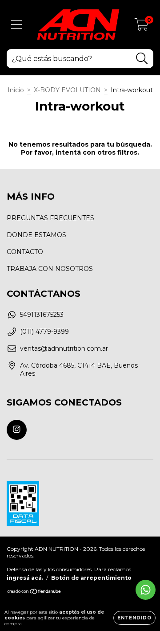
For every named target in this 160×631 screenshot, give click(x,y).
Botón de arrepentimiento (91, 577)
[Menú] (17, 25)
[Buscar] (142, 58)
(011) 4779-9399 (44, 332)
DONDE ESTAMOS (36, 235)
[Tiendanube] (34, 592)
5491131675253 (42, 315)
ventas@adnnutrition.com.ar (64, 348)
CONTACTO (25, 252)
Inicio (16, 90)
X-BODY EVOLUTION (67, 90)
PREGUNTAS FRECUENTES (50, 218)
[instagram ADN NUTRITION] (17, 430)
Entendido (134, 618)
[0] (141, 27)
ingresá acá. (25, 577)
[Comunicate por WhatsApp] (146, 590)
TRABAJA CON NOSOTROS (50, 269)
